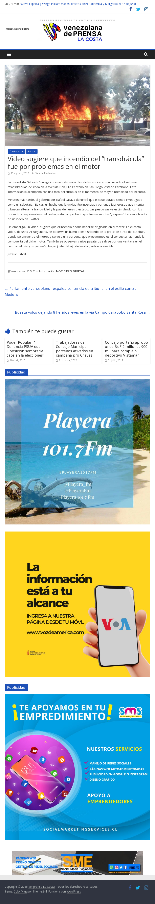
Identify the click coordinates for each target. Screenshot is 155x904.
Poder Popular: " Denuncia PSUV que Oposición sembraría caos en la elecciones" (25, 349)
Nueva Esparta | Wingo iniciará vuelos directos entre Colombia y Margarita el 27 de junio (78, 4)
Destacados (16, 151)
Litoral (32, 151)
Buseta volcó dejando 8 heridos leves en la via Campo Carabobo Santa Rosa (82, 312)
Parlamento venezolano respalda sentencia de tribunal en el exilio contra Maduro (70, 291)
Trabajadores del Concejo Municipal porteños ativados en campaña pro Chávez (74, 349)
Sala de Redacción (45, 173)
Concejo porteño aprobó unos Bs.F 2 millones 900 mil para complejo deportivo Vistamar (126, 349)
